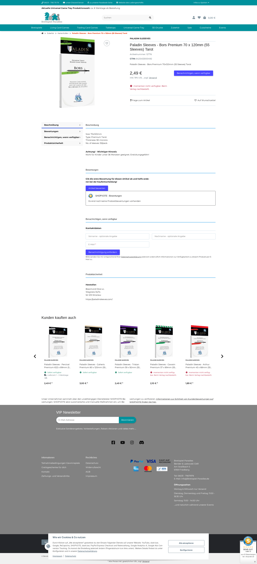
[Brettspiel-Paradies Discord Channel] (141, 442)
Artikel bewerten (96, 188)
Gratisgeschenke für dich (53, 467)
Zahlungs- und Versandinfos (55, 476)
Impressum (57, 556)
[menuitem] (36, 27)
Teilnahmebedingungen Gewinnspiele (60, 463)
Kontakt (45, 471)
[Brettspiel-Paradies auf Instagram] (132, 442)
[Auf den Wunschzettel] (107, 43)
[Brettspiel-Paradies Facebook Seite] (113, 442)
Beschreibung (51, 125)
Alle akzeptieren (186, 543)
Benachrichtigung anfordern (102, 252)
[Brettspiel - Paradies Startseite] (51, 17)
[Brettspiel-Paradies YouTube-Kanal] (123, 442)
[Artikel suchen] (150, 18)
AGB (88, 471)
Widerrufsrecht (93, 467)
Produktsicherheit (53, 143)
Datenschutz (70, 556)
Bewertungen (51, 131)
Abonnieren (127, 420)
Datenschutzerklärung (87, 551)
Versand (153, 77)
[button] (201, 2)
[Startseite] (42, 33)
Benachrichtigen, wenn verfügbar (193, 73)
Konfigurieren (186, 550)
